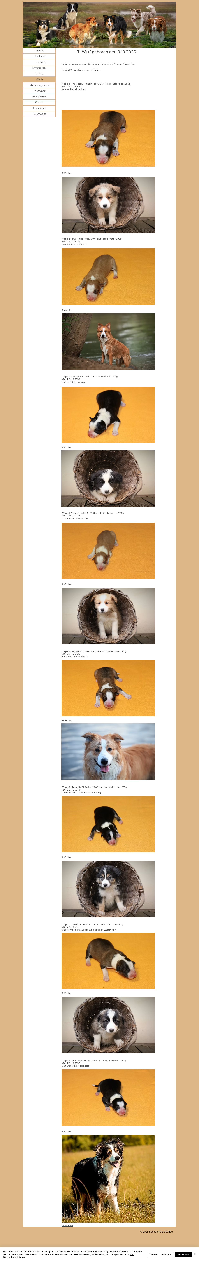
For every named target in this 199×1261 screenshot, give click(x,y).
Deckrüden (39, 62)
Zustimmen (183, 1254)
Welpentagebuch (39, 85)
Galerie (39, 73)
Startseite (39, 50)
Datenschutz (39, 114)
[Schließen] (195, 1254)
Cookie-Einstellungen (160, 1254)
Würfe (39, 79)
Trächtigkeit (39, 91)
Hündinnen (39, 56)
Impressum (39, 108)
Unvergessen (39, 67)
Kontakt (39, 102)
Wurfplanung (39, 96)
